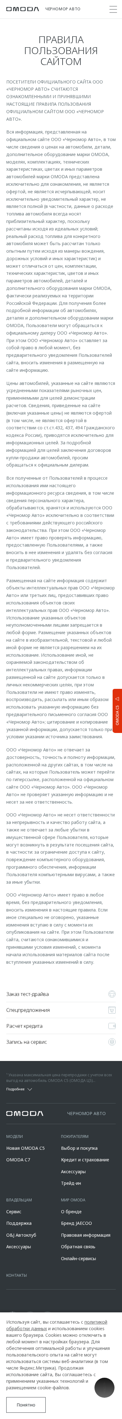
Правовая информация (85, 1235)
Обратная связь (78, 1247)
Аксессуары (73, 1171)
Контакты (16, 1275)
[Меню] (113, 9)
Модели (14, 1136)
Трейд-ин (71, 1183)
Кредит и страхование (85, 1160)
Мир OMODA (73, 1200)
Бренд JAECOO (76, 1223)
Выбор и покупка (79, 1148)
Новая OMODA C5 (25, 1148)
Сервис (13, 1211)
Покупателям (75, 1136)
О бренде (71, 1211)
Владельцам (19, 1200)
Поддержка (19, 1223)
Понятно (26, 1405)
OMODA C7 (18, 1160)
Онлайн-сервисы (78, 1258)
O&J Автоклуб (21, 1235)
